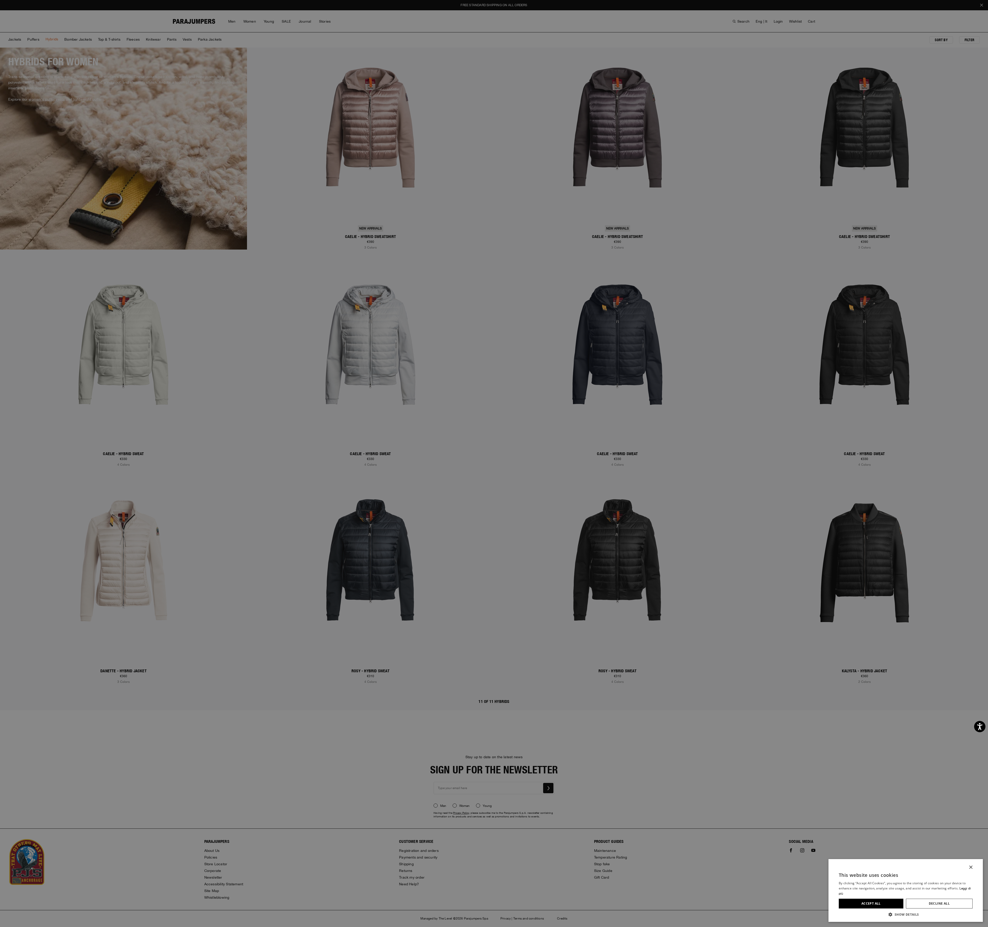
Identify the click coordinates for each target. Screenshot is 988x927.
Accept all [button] (871, 903)
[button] (906, 914)
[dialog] (494, 463)
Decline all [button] (939, 903)
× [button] (971, 867)
